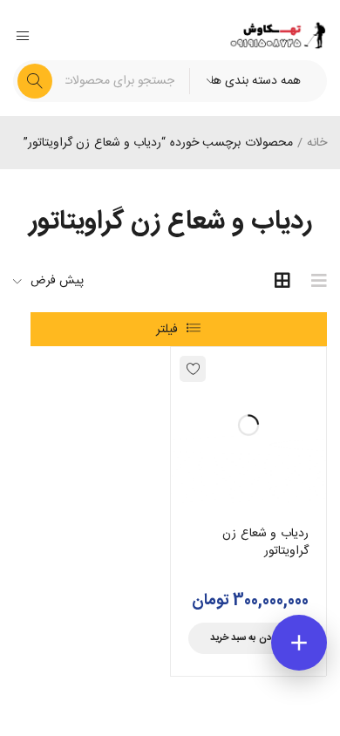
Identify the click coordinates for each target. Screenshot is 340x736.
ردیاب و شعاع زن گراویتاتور (265, 542)
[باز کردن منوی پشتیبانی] (299, 643)
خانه (317, 143)
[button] (248, 638)
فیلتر (167, 329)
